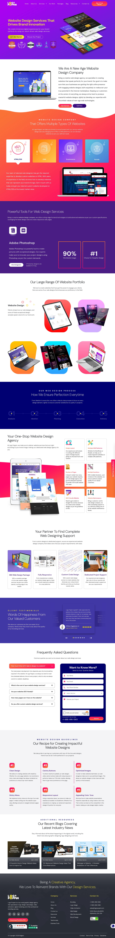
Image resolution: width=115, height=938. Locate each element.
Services (42, 4)
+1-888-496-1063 (70, 719)
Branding (72, 902)
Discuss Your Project (34, 37)
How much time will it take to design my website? (28, 666)
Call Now (79, 106)
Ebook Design (74, 917)
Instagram (23, 914)
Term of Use (89, 935)
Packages (60, 4)
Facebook (10, 914)
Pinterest (27, 914)
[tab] (18, 151)
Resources (74, 4)
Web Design (73, 911)
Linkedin (18, 914)
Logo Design (74, 905)
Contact (82, 935)
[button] (73, 638)
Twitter (14, 914)
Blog (67, 4)
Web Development (75, 914)
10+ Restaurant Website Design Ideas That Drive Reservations (57, 864)
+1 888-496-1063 (95, 902)
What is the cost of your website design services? (28, 685)
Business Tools (55, 923)
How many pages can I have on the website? (26, 698)
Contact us (85, 4)
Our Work (52, 4)
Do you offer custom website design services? (27, 704)
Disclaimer (103, 935)
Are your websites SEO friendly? (22, 692)
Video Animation (75, 908)
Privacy (96, 935)
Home (26, 4)
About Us (34, 4)
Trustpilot (32, 926)
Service (83, 693)
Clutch (17, 926)
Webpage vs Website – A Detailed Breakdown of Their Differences (88, 864)
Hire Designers (16, 265)
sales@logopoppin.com (97, 908)
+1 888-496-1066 (95, 905)
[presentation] (66, 638)
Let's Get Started (16, 37)
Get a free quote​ (99, 3)
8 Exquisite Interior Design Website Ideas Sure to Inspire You (22, 864)
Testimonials (54, 920)
